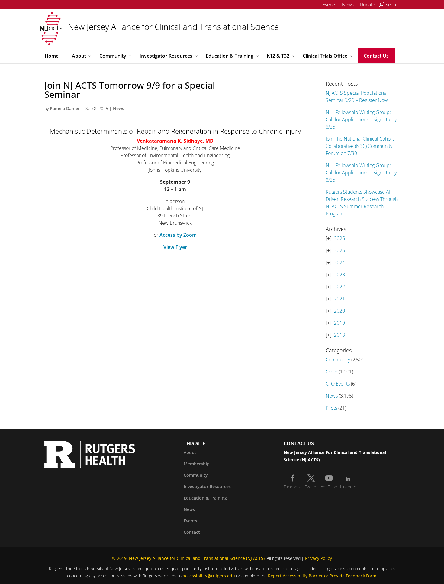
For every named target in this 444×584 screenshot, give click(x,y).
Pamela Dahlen (65, 108)
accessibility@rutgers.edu (209, 576)
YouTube (329, 487)
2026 (339, 238)
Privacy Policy (318, 558)
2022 (339, 286)
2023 (339, 274)
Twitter (311, 487)
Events (329, 4)
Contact (192, 532)
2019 (339, 322)
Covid (332, 371)
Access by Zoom (178, 235)
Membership (197, 464)
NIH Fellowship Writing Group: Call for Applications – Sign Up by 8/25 (361, 119)
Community (112, 55)
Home (52, 55)
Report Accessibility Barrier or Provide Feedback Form (322, 576)
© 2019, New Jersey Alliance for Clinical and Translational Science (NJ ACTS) (188, 558)
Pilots (331, 408)
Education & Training (229, 55)
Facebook (293, 487)
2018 (339, 335)
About (79, 55)
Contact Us (376, 55)
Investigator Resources (166, 55)
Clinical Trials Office (325, 55)
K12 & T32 (278, 55)
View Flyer (175, 247)
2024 (339, 262)
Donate (367, 4)
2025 (339, 250)
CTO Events (338, 383)
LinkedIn (348, 487)
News (348, 4)
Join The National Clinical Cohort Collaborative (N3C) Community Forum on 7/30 (360, 146)
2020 (339, 310)
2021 (339, 298)
